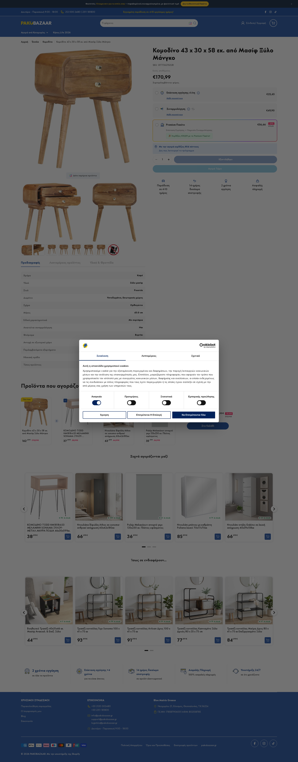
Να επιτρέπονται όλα (193, 415)
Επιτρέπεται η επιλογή (149, 415)
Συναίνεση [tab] (102, 356)
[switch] (131, 402)
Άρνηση (104, 415)
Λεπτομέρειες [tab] (149, 356)
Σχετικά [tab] (195, 356)
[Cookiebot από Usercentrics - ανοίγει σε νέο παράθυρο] (201, 345)
